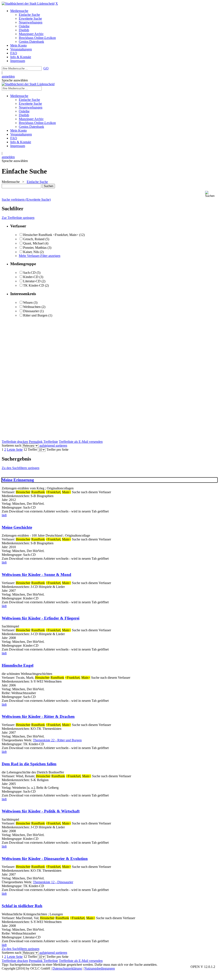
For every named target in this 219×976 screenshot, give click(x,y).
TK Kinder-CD (33, 285)
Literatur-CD (32, 281)
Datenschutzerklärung (67, 968)
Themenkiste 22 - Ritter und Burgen (57, 740)
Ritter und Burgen (35, 315)
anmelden (8, 76)
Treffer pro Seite (57, 449)
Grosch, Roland (33, 239)
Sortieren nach (11, 445)
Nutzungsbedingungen (99, 968)
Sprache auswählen (15, 80)
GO (46, 68)
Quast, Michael (33, 243)
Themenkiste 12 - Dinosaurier (53, 882)
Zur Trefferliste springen (18, 217)
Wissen (28, 302)
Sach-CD (29, 272)
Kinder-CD (30, 277)
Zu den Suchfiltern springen (20, 468)
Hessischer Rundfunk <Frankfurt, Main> (50, 235)
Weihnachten (32, 307)
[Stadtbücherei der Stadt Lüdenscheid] (28, 3)
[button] (211, 194)
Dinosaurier (31, 311)
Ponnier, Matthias (35, 247)
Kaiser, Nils (31, 252)
